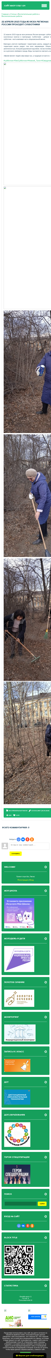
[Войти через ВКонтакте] (23, 839)
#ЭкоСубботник (20, 61)
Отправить (16, 854)
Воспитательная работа (28, 14)
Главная (5, 14)
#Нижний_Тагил (34, 61)
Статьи (13, 14)
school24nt (36, 811)
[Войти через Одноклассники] (32, 839)
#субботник (8, 61)
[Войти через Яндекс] (27, 839)
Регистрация (23, 880)
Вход (31, 880)
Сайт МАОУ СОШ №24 (14, 5)
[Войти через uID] (19, 839)
